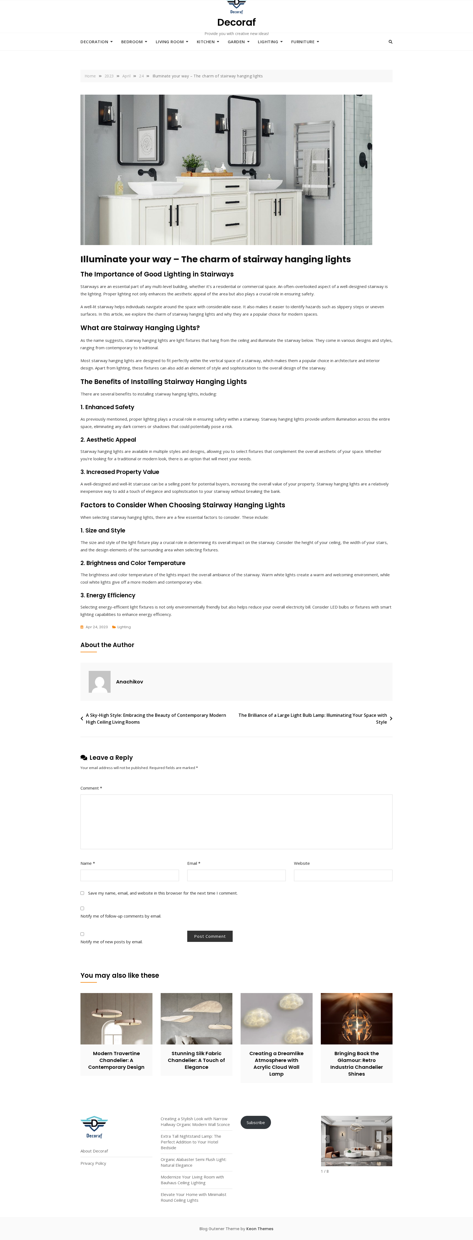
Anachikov (129, 681)
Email (193, 863)
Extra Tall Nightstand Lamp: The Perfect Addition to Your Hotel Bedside (191, 1141)
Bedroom (132, 41)
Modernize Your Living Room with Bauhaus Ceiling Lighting (192, 1179)
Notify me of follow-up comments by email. (120, 916)
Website (302, 863)
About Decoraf (94, 1151)
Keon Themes (259, 1229)
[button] (387, 1139)
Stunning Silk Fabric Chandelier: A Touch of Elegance (196, 1060)
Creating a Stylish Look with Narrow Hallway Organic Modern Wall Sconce (195, 1121)
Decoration (94, 41)
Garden (236, 41)
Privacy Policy (93, 1163)
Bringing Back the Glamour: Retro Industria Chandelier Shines (356, 1064)
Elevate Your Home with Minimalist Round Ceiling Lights (193, 1197)
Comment (91, 788)
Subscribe (256, 1122)
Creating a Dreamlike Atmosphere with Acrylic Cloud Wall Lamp (276, 1064)
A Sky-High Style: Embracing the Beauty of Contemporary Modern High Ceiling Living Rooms (156, 718)
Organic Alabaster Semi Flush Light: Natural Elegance (193, 1162)
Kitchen (206, 41)
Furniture (303, 41)
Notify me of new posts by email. (111, 941)
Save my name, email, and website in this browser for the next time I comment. (163, 893)
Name (87, 863)
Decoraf (236, 22)
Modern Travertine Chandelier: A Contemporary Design (116, 1060)
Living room (170, 41)
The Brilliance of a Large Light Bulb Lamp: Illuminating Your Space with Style (312, 718)
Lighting (268, 41)
